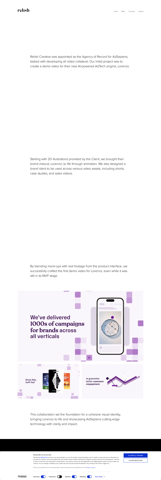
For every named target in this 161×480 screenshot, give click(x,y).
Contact (140, 11)
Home (116, 11)
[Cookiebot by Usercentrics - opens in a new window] (22, 476)
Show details (99, 476)
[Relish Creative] (23, 10)
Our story (132, 11)
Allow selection (135, 460)
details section (90, 467)
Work (123, 11)
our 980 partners (43, 457)
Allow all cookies (135, 455)
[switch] (59, 476)
